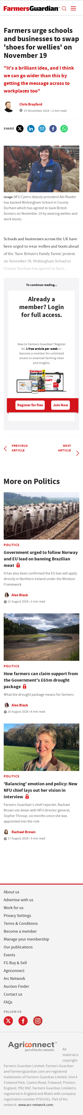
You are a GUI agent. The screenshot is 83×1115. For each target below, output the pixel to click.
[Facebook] (23, 1020)
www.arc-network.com (35, 1105)
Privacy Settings (17, 915)
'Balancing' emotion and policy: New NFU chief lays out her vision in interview (40, 790)
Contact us (13, 994)
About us (11, 892)
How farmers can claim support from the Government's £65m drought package (41, 680)
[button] (64, 8)
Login (41, 331)
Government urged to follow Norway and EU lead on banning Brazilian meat (41, 558)
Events (9, 955)
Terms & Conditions (21, 923)
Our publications (18, 947)
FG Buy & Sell (15, 963)
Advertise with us (18, 900)
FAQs (8, 1002)
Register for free (30, 405)
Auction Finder (16, 986)
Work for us (14, 907)
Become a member (20, 931)
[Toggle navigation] (72, 8)
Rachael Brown (24, 831)
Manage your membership (26, 939)
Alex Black (20, 595)
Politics (11, 545)
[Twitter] (8, 1020)
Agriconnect (14, 970)
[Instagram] (37, 1020)
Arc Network (14, 978)
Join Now (60, 405)
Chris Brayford (30, 104)
